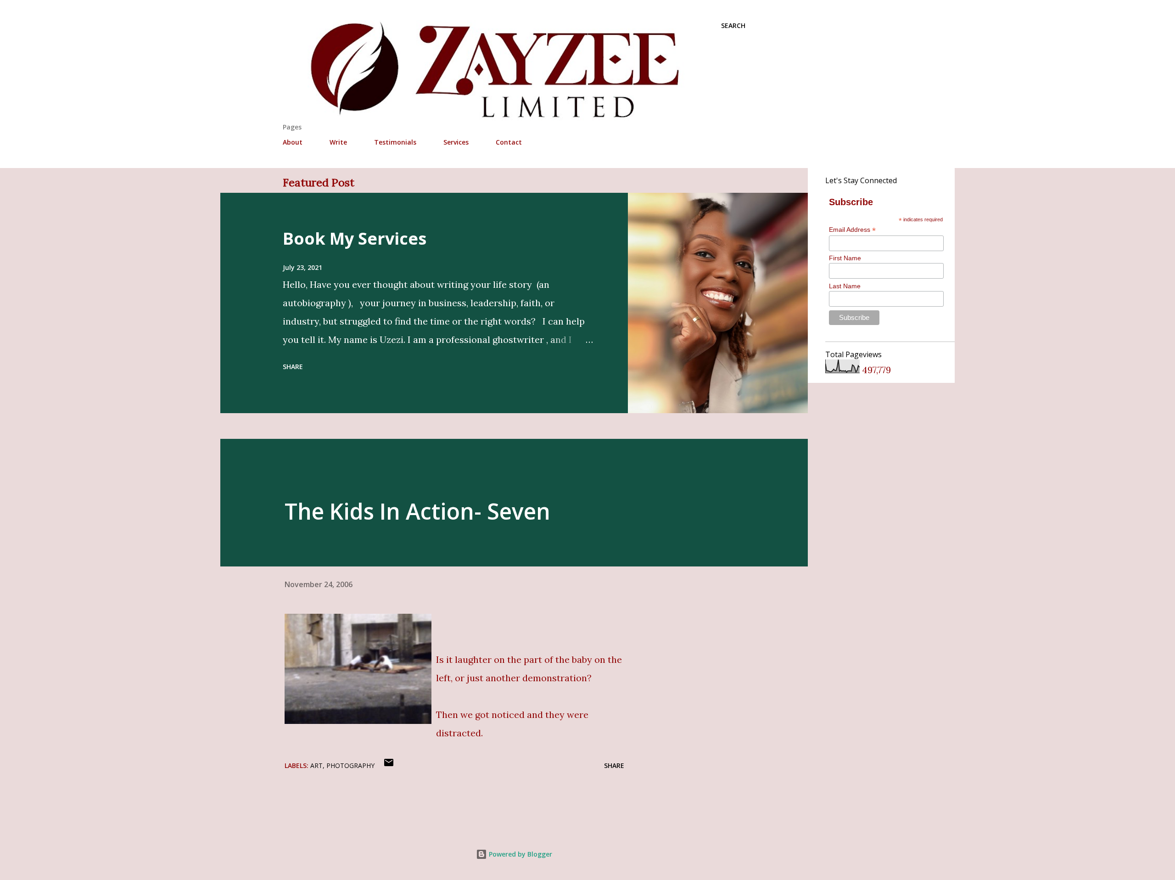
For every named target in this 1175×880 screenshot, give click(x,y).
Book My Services (354, 238)
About (292, 142)
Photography (350, 765)
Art (316, 765)
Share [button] (293, 366)
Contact (509, 142)
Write (338, 142)
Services (456, 142)
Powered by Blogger (519, 854)
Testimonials (395, 142)
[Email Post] (388, 765)
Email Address (852, 229)
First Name (845, 258)
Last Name (845, 286)
